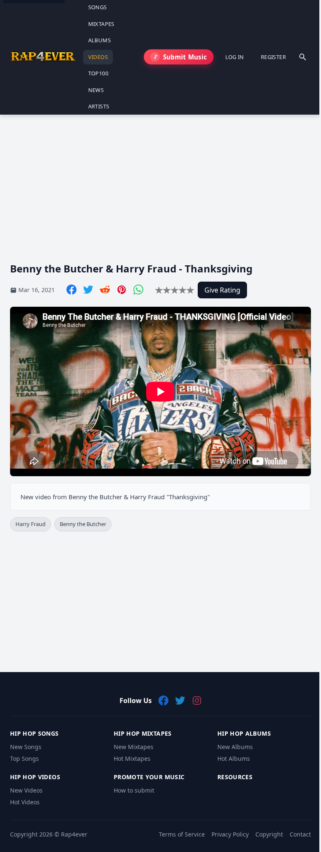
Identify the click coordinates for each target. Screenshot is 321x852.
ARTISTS (99, 106)
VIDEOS (98, 57)
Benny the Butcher (83, 524)
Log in (234, 57)
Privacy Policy (230, 834)
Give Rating (222, 290)
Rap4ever (74, 834)
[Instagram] (197, 700)
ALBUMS (99, 40)
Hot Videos (25, 802)
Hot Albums (233, 758)
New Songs (25, 747)
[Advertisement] (160, 181)
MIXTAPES (101, 24)
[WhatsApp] (138, 289)
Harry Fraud (30, 524)
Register (273, 57)
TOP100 (98, 73)
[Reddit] (105, 289)
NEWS (96, 90)
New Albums (235, 747)
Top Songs (24, 758)
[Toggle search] (302, 57)
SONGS (97, 7)
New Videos (26, 790)
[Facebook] (71, 289)
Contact (300, 834)
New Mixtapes (133, 747)
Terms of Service (182, 834)
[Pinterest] (121, 289)
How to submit (134, 790)
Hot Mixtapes (132, 758)
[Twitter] (88, 289)
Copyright (269, 834)
